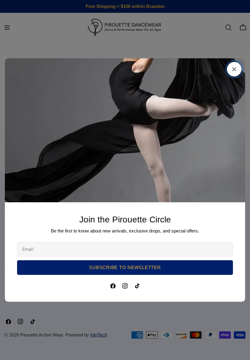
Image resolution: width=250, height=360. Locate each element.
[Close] (234, 69)
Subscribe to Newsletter (125, 267)
